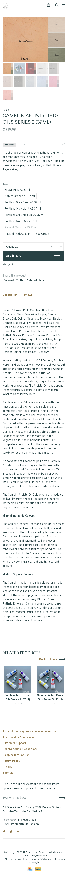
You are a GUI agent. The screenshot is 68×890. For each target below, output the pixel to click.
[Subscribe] (61, 798)
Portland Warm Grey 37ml (21, 221)
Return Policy (11, 761)
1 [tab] (28, 716)
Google (35, 862)
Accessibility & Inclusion (18, 737)
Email (42, 280)
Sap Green (42, 234)
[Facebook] (4, 832)
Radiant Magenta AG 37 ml (21, 227)
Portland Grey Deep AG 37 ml (23, 202)
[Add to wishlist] (63, 144)
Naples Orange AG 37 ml (20, 196)
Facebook (8, 280)
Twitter (20, 280)
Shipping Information (16, 755)
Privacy (7, 767)
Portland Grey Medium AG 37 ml (24, 215)
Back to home (48, 659)
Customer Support (14, 743)
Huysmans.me (39, 855)
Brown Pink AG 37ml (17, 190)
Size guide (8, 264)
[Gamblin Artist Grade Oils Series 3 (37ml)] (50, 679)
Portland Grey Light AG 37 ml (23, 209)
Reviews (27, 295)
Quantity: (12, 247)
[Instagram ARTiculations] (18, 832)
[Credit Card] (30, 870)
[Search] (57, 5)
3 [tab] (41, 716)
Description (10, 295)
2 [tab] (35, 716)
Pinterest (31, 280)
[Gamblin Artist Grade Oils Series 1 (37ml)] (17, 679)
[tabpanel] (34, 39)
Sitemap (8, 773)
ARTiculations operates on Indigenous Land (30, 731)
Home (6, 110)
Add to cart (13, 256)
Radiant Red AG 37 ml (18, 234)
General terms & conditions (20, 749)
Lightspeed (57, 852)
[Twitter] (11, 832)
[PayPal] (38, 870)
